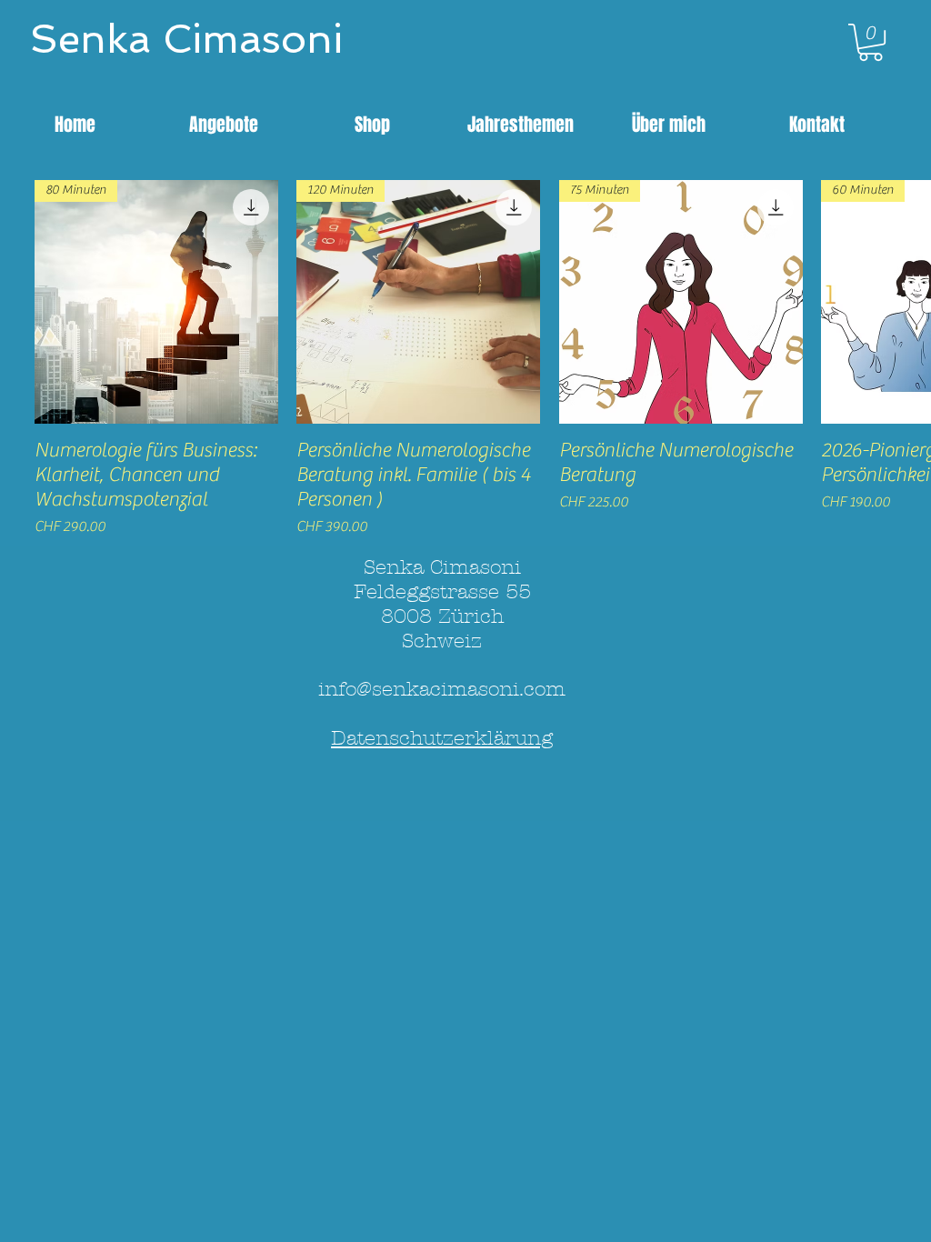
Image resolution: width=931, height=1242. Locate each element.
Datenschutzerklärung (442, 738)
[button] (870, 42)
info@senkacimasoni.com (442, 689)
